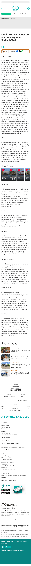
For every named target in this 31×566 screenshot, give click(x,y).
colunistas (7, 18)
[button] (28, 8)
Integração (13, 18)
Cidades (21, 14)
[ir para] (18, 489)
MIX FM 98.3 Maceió (6, 457)
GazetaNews (4, 467)
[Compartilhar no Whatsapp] (22, 51)
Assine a (6, 13)
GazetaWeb (4, 464)
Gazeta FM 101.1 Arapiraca (7, 462)
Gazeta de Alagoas (5, 456)
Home (2, 18)
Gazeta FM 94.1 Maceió (7, 461)
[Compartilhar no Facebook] (17, 51)
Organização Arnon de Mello (8, 469)
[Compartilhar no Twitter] (20, 51)
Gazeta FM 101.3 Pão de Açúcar (9, 465)
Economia (28, 14)
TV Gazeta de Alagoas (6, 459)
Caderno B (15, 14)
